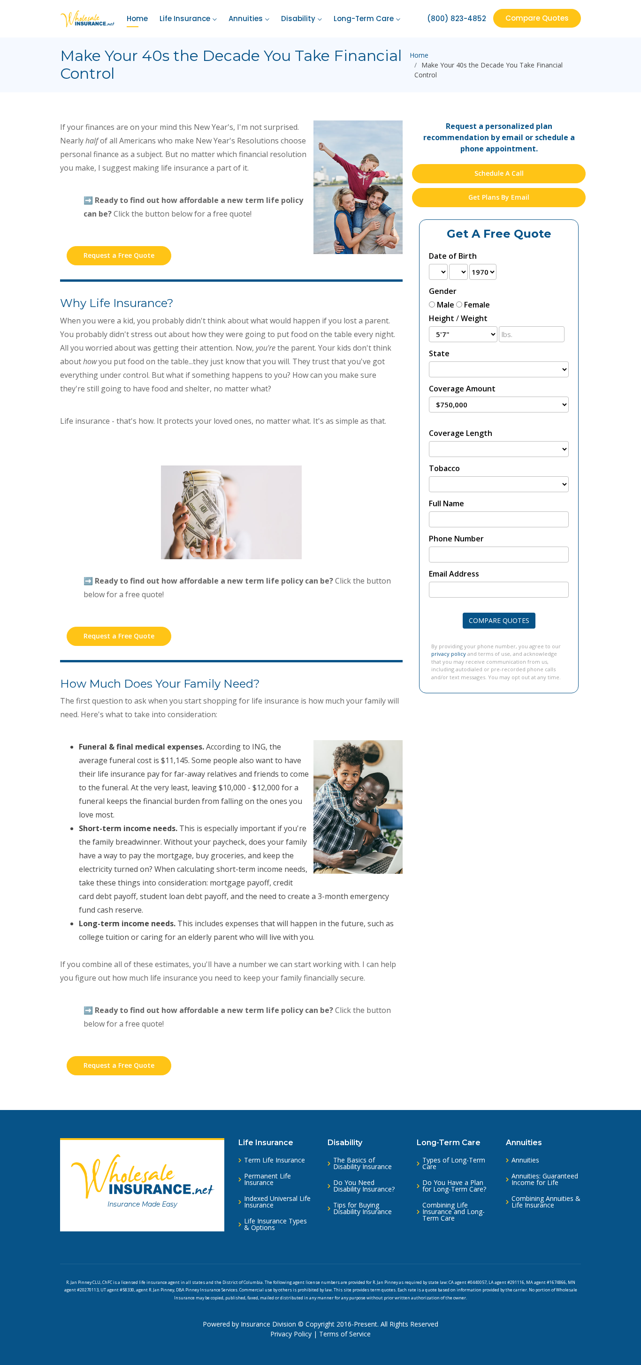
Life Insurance (185, 18)
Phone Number (456, 538)
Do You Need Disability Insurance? (364, 1185)
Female (477, 305)
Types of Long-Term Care (453, 1163)
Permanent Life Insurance (267, 1179)
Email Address (454, 574)
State (439, 353)
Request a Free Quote (119, 255)
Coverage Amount (462, 388)
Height (441, 318)
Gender (443, 291)
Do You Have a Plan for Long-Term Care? (454, 1185)
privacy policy (448, 653)
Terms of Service (345, 1333)
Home (137, 18)
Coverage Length (460, 433)
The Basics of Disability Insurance (362, 1163)
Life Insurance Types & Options (275, 1224)
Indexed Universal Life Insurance (277, 1201)
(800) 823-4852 (456, 18)
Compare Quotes (537, 18)
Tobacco (444, 468)
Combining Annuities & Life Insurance (545, 1201)
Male (445, 305)
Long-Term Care (364, 18)
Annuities (246, 18)
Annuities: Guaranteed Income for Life (544, 1179)
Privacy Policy (291, 1333)
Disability (298, 18)
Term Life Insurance (274, 1160)
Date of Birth (453, 256)
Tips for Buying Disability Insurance (362, 1208)
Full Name (446, 503)
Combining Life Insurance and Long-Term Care (453, 1212)
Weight (474, 318)
